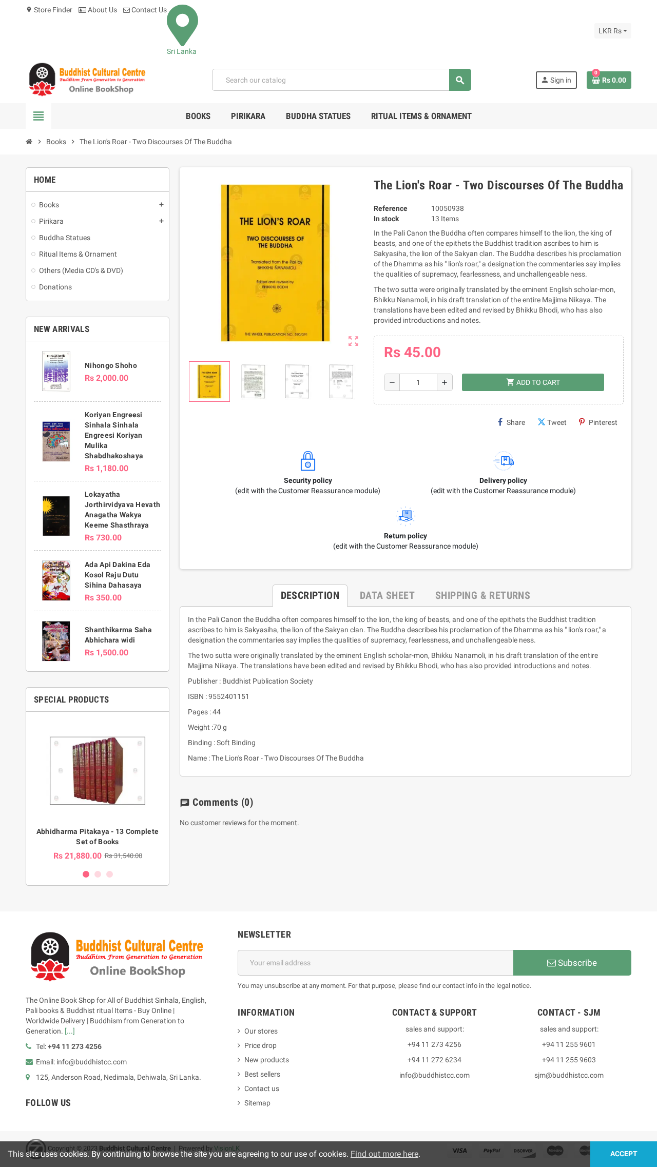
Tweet (557, 422)
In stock (386, 219)
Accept (623, 1154)
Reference (391, 208)
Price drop (260, 1045)
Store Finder (49, 10)
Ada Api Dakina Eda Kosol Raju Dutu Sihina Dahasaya (117, 574)
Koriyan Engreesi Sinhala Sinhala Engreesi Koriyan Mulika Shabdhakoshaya (114, 435)
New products (266, 1060)
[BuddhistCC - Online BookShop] (87, 79)
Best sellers (262, 1074)
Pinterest (603, 422)
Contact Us (148, 10)
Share (516, 422)
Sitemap (257, 1103)
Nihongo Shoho (111, 365)
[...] (70, 1031)
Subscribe (576, 963)
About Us (101, 10)
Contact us (261, 1088)
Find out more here (384, 1154)
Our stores (261, 1031)
